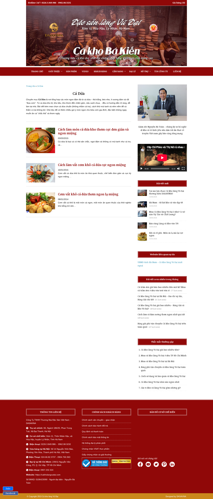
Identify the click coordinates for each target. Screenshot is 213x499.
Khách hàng (100, 71)
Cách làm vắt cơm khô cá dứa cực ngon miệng (92, 165)
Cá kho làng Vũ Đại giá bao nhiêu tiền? (160, 350)
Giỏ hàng (177, 3)
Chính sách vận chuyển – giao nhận (98, 420)
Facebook (10, 493)
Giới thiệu (54, 71)
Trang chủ (37, 71)
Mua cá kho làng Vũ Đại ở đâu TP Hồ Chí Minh (163, 355)
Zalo (8, 488)
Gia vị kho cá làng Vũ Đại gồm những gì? (161, 388)
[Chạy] (141, 168)
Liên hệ (177, 71)
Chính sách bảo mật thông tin (95, 437)
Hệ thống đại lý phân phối (93, 443)
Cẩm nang (117, 71)
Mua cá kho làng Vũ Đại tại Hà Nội (157, 361)
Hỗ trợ (144, 71)
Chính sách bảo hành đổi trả (95, 426)
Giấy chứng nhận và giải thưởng (96, 454)
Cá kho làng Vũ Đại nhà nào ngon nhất (160, 382)
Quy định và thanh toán (92, 431)
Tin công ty (161, 71)
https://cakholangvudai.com (47, 475)
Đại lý (132, 71)
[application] (162, 157)
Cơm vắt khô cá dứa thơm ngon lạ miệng (88, 194)
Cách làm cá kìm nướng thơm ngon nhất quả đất (161, 314)
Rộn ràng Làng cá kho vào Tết (163, 223)
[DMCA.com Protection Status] (121, 462)
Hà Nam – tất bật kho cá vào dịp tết (166, 202)
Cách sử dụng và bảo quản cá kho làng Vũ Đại (163, 376)
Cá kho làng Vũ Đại (50, 496)
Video (85, 71)
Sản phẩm (71, 71)
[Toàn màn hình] (183, 168)
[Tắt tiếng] (178, 168)
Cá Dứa (40, 86)
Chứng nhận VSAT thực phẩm (95, 449)
